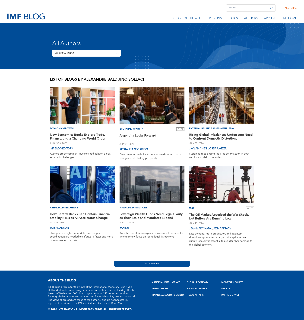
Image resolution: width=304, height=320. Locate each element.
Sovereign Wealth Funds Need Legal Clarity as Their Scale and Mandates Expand (151, 216)
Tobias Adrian (59, 228)
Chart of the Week (188, 19)
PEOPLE (225, 288)
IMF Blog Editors (61, 148)
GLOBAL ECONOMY (197, 282)
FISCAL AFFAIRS (195, 295)
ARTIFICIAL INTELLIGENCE (166, 282)
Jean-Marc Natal (200, 228)
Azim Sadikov (222, 228)
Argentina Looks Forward (138, 136)
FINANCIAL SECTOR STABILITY (168, 295)
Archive (270, 19)
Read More (117, 303)
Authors (251, 19)
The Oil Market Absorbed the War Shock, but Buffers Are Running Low (219, 217)
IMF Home (289, 19)
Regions (215, 19)
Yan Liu (124, 228)
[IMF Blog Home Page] (26, 16)
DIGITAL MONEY (161, 288)
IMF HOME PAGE (230, 295)
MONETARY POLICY (232, 282)
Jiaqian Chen (198, 148)
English (288, 8)
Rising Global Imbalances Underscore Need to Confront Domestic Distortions (221, 137)
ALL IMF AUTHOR (64, 53)
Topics (233, 19)
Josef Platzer (217, 148)
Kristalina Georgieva (134, 149)
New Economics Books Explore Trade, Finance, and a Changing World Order (77, 137)
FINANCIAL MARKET (198, 288)
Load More (152, 264)
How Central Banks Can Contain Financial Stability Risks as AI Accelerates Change (80, 216)
